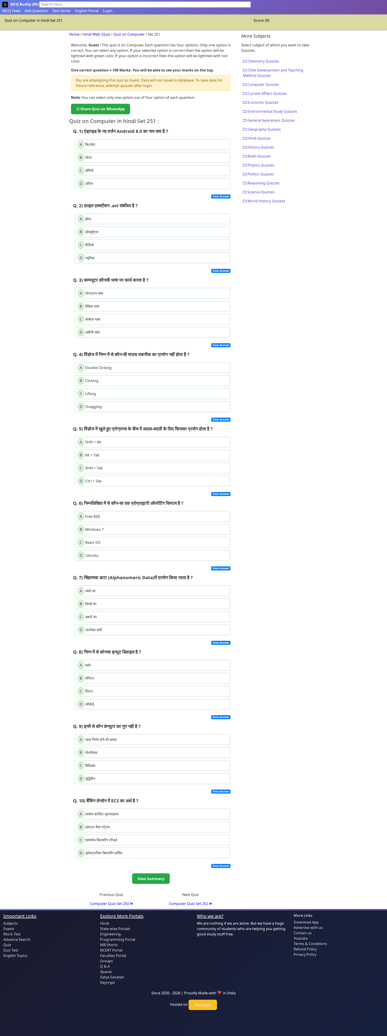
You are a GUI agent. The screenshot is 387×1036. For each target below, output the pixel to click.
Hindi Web (91, 34)
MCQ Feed (11, 10)
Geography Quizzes (264, 129)
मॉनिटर (87, 678)
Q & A (105, 966)
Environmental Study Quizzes (272, 111)
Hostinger (203, 1004)
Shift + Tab (91, 468)
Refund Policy (305, 949)
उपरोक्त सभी (91, 629)
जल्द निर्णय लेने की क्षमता (98, 739)
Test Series (61, 10)
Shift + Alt (90, 442)
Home (74, 34)
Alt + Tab (89, 455)
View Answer (220, 196)
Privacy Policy (305, 954)
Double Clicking (96, 367)
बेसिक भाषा (89, 306)
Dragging (91, 406)
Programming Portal (117, 939)
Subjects (10, 923)
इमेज (85, 218)
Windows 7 (92, 529)
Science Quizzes (261, 192)
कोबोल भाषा (90, 319)
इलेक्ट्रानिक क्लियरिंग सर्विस (101, 852)
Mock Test (12, 934)
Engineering (110, 934)
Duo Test (10, 950)
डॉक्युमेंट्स (89, 231)
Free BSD (90, 516)
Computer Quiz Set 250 (110, 903)
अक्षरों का (88, 616)
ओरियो (87, 170)
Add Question (36, 10)
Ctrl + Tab (90, 481)
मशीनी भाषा (90, 332)
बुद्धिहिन (87, 778)
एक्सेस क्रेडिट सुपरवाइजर (99, 814)
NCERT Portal (111, 950)
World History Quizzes (266, 201)
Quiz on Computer (129, 34)
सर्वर (85, 665)
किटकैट (87, 144)
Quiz (106, 34)
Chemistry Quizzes (263, 61)
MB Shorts (109, 944)
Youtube (301, 938)
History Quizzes (260, 147)
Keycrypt (107, 982)
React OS (90, 542)
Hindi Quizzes (259, 138)
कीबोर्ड (87, 704)
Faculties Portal (113, 955)
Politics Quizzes (260, 174)
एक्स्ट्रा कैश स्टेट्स (95, 826)
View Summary (151, 878)
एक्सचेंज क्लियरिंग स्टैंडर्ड (98, 839)
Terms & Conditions (310, 943)
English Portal (87, 10)
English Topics (15, 955)
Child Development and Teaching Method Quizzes (273, 73)
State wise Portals (115, 928)
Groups (106, 960)
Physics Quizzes (260, 165)
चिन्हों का (88, 603)
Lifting (88, 393)
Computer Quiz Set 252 (189, 903)
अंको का (88, 590)
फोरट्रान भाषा (91, 293)
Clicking (89, 380)
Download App (306, 922)
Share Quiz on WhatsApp (102, 108)
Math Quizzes (259, 156)
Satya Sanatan (112, 977)
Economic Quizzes (262, 102)
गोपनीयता (88, 752)
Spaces (106, 971)
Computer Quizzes (263, 84)
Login (107, 10)
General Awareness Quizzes (271, 120)
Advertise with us (308, 927)
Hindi (104, 923)
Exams (8, 928)
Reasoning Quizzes (263, 183)
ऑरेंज (86, 183)
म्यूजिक (87, 257)
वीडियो (87, 244)
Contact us (303, 932)
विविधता (87, 765)
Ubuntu (89, 555)
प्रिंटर (86, 691)
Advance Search (16, 939)
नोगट (86, 157)
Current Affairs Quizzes (267, 93)
